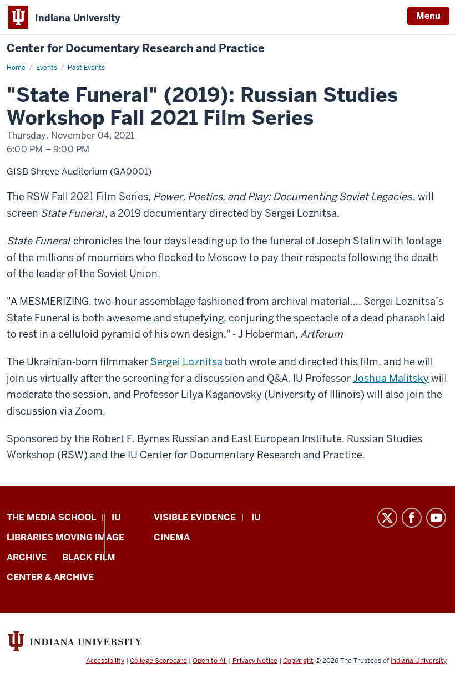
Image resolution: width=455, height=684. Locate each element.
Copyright (298, 660)
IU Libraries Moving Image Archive (65, 537)
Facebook (412, 518)
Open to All (210, 660)
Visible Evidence (195, 517)
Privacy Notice (254, 660)
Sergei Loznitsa (186, 361)
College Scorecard (158, 660)
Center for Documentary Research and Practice (136, 48)
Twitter (387, 518)
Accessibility (105, 660)
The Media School (51, 517)
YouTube (436, 518)
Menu (428, 16)
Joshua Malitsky (391, 378)
